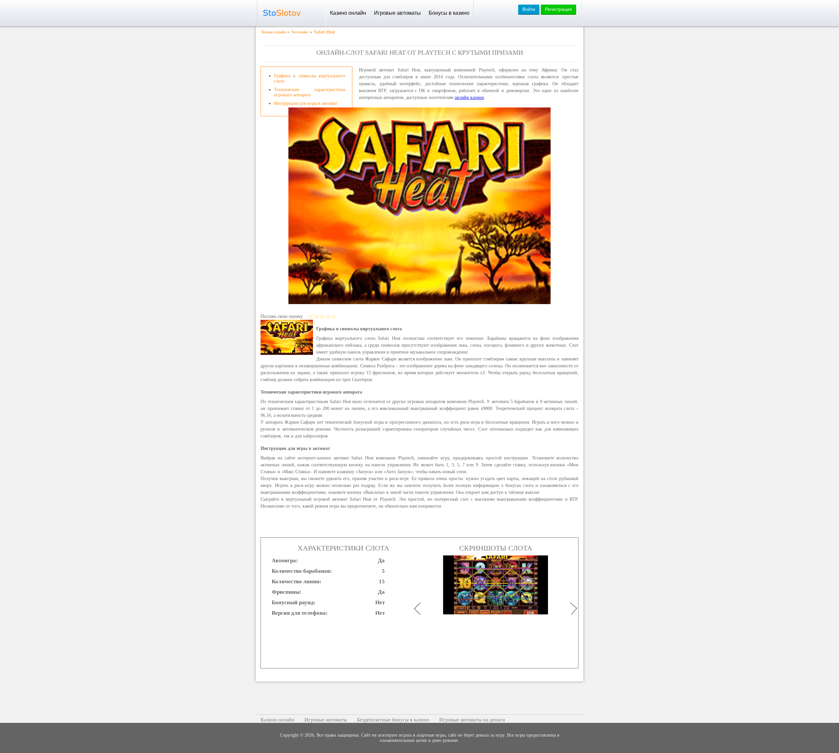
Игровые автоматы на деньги (472, 720)
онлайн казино (469, 97)
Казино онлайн (348, 13)
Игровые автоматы (397, 13)
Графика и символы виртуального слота (309, 78)
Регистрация (558, 9)
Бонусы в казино (449, 13)
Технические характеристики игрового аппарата (309, 92)
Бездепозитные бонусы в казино (393, 720)
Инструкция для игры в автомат (305, 103)
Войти (528, 9)
